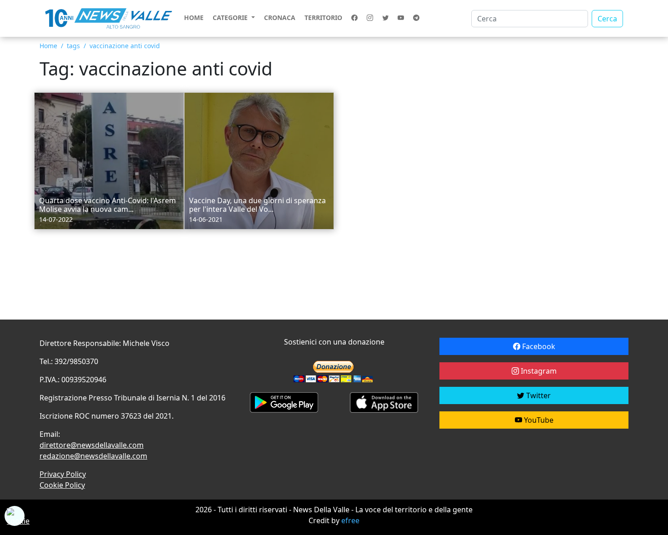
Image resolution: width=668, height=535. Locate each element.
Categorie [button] (231, 17)
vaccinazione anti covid (125, 45)
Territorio (323, 17)
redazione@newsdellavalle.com (93, 456)
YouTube (537, 420)
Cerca (607, 19)
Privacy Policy (63, 474)
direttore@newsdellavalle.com (92, 445)
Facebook (537, 346)
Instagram (538, 371)
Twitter (537, 395)
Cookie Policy (62, 485)
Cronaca (279, 17)
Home (194, 17)
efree (350, 520)
